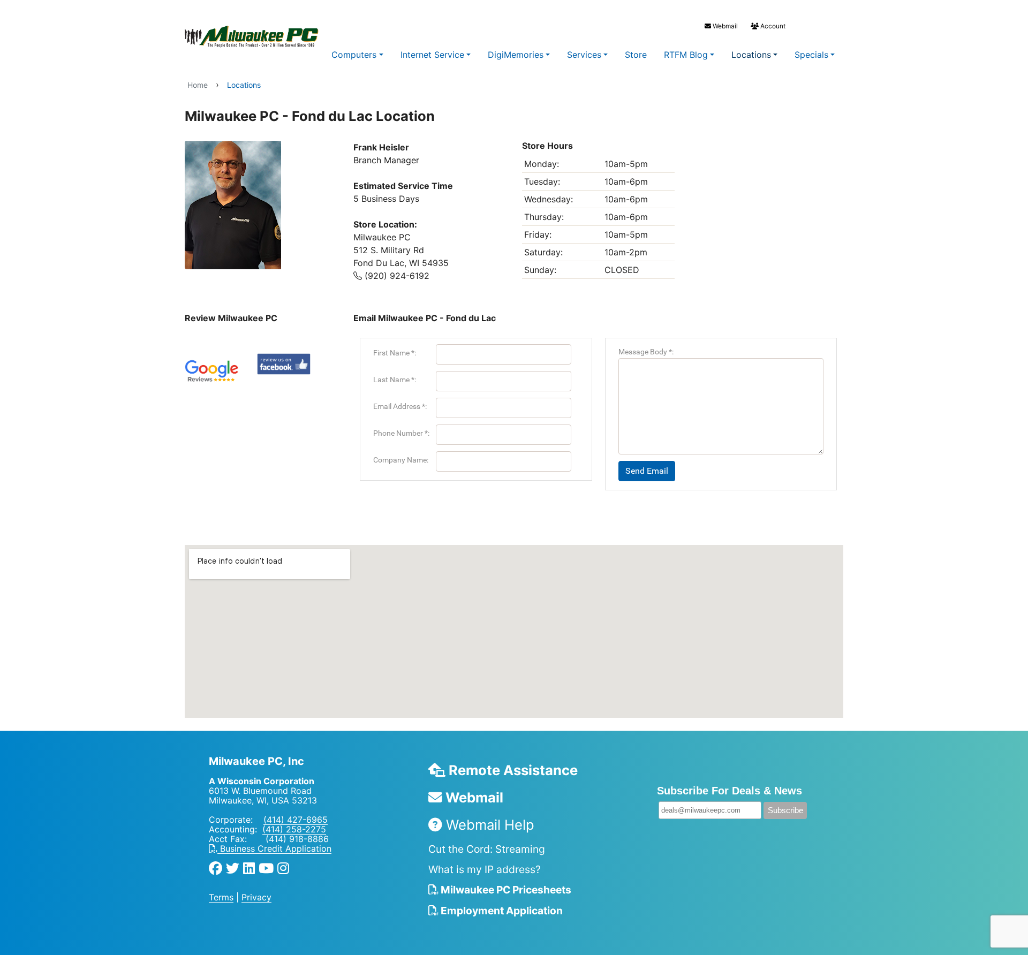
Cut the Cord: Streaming (486, 849)
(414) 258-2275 (294, 829)
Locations (751, 54)
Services (584, 54)
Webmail (724, 26)
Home (197, 84)
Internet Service (432, 54)
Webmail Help (488, 824)
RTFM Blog (686, 54)
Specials (811, 54)
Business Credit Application (274, 848)
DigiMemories (515, 54)
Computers (353, 54)
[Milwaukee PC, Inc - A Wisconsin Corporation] (230, 37)
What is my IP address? (484, 869)
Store (636, 54)
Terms (221, 897)
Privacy (256, 897)
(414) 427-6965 (295, 819)
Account (772, 26)
